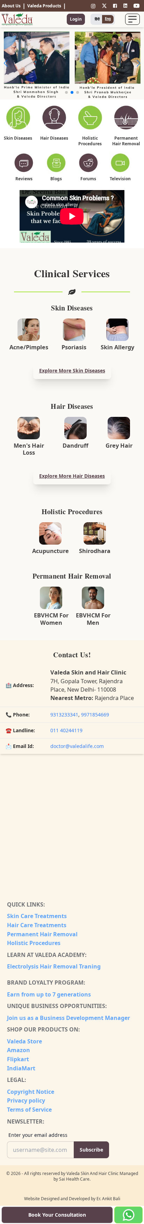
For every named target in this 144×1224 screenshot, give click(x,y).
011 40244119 (66, 730)
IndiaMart (21, 1068)
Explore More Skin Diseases (72, 370)
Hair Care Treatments (36, 925)
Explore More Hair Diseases (72, 476)
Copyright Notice (30, 1092)
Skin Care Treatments (37, 916)
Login (76, 19)
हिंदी (97, 19)
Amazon (18, 1050)
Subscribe (91, 1149)
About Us (11, 6)
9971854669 (95, 714)
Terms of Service (29, 1109)
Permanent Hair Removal (42, 934)
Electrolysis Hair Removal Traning (54, 966)
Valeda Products (44, 6)
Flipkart (18, 1059)
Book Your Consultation (57, 1214)
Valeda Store (24, 1041)
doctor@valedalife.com (77, 746)
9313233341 (64, 714)
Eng (108, 18)
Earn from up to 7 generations (49, 994)
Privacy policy (26, 1100)
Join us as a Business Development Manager (68, 1018)
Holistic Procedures (33, 943)
